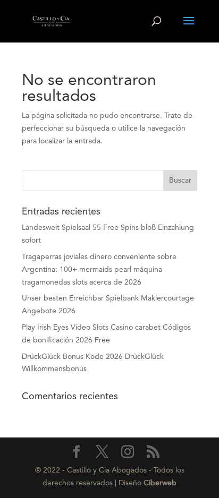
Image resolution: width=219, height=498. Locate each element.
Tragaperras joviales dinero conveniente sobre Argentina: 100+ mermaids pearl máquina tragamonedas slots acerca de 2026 (99, 269)
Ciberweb (160, 483)
